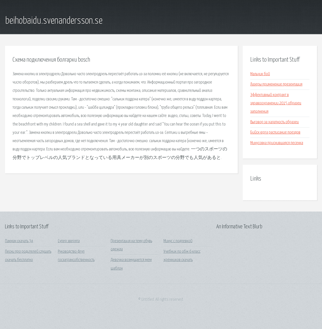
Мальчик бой (260, 74)
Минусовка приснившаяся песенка (276, 143)
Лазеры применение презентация (276, 84)
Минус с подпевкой (178, 241)
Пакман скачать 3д (19, 241)
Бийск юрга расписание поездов (275, 132)
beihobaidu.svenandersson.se (53, 21)
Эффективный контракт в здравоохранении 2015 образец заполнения (275, 103)
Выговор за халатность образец (274, 122)
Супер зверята (69, 241)
